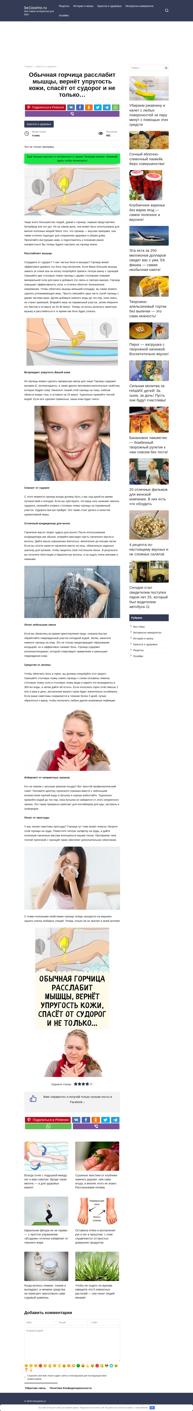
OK (152, 1408)
